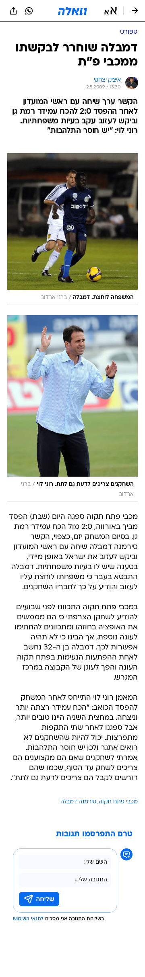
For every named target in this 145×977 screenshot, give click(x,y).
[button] (110, 10)
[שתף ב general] (13, 10)
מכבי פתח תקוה (118, 802)
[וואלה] (72, 11)
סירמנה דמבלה (78, 802)
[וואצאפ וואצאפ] (29, 11)
